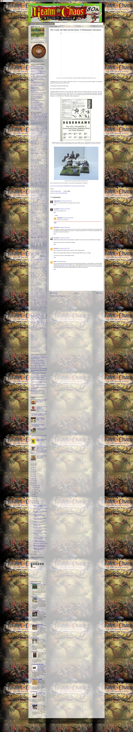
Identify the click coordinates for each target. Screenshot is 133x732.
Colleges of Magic (42, 160)
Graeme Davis (40, 196)
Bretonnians (37, 140)
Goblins (44, 194)
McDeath (38, 223)
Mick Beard (37, 225)
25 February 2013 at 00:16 (65, 208)
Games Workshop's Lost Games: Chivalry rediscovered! (41, 457)
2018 (33, 474)
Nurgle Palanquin (40, 233)
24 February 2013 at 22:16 (66, 201)
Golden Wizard (34, 196)
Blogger (73, 721)
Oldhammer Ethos (35, 237)
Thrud (32, 302)
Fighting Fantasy (44, 186)
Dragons (43, 170)
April (34, 500)
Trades (36, 305)
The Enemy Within (40, 297)
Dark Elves (43, 165)
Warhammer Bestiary (37, 315)
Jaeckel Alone (35, 651)
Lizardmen (34, 215)
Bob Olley (38, 136)
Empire (35, 178)
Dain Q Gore (56, 248)
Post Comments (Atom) (60, 296)
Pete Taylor (39, 262)
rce (38, 267)
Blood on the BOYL (41, 705)
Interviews (34, 207)
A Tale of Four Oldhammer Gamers (39, 116)
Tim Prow (43, 302)
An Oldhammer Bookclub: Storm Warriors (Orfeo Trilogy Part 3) (42, 401)
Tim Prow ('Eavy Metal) (36, 70)
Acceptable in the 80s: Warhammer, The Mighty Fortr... (38, 515)
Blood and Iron (43, 133)
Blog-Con (34, 133)
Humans (35, 203)
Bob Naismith (33, 136)
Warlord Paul (56, 227)
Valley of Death (37, 310)
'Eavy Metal (34, 113)
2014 (33, 482)
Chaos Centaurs (40, 144)
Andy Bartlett (59, 217)
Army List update (41, 652)
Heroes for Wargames (41, 200)
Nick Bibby (33, 229)
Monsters (39, 228)
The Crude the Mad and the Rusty (38, 296)
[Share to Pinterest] (69, 191)
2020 (33, 471)
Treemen (32, 306)
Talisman (37, 293)
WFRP (36, 328)
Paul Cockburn (43, 260)
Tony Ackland (33, 303)
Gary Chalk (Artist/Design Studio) (37, 84)
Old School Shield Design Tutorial (37, 363)
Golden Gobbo (44, 195)
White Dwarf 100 (35, 331)
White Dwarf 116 (40, 336)
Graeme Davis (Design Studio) (37, 94)
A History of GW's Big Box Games (37, 377)
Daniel (55, 261)
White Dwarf (45, 330)
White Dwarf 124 (43, 340)
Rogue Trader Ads (42, 272)
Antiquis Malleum (38, 123)
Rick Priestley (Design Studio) (37, 104)
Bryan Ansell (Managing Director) (38, 100)
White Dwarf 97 (38, 347)
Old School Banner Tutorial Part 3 (37, 393)
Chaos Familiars (44, 146)
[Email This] (64, 191)
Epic (45, 178)
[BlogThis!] (65, 191)
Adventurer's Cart (34, 120)
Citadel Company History (37, 153)
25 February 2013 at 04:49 (64, 237)
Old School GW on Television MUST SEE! (39, 368)
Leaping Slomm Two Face (41, 212)
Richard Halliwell (37, 271)
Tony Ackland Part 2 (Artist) (36, 107)
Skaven (39, 277)
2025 (33, 467)
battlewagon (38, 129)
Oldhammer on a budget (37, 679)
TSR (45, 306)
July (34, 494)
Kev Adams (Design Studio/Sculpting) (38, 76)
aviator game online (64, 264)
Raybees (35, 267)
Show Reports (33, 277)
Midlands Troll (43, 225)
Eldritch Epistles (42, 177)
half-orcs (33, 199)
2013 (33, 483)
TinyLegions (34, 691)
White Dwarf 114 (40, 335)
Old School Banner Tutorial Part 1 (37, 390)
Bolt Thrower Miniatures (39, 137)
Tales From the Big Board (37, 624)
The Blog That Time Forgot (37, 664)
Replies (56, 215)
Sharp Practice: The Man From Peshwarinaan (41, 599)
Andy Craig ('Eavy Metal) (36, 105)
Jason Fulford (56, 208)
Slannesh (32, 280)
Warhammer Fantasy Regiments (38, 321)
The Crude (55, 193)
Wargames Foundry (36, 313)
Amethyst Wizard (34, 121)
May (34, 498)
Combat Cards (39, 161)
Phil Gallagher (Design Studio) (37, 82)
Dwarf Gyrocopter (40, 174)
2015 (33, 480)
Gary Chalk (36, 190)
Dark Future (33, 166)
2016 (33, 478)
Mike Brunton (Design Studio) (37, 77)
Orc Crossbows (38, 250)
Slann (45, 279)
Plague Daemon (39, 264)
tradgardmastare (57, 201)
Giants (46, 191)
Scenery (35, 275)
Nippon (36, 232)
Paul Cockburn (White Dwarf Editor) (38, 92)
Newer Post (53, 293)
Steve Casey (34, 289)
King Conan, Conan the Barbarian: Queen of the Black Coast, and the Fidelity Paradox (42, 667)
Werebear (45, 327)
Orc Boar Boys (39, 249)
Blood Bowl (33, 134)
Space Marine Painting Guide (40, 285)
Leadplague (44, 211)
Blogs (38, 133)
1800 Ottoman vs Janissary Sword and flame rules (41, 640)
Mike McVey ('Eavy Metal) (36, 66)
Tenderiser (43, 293)
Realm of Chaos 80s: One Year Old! (40, 543)
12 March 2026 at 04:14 (61, 261)
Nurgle (33, 233)
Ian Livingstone (41, 203)
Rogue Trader (35, 272)
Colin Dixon (39, 158)
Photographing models (42, 263)
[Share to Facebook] (68, 191)
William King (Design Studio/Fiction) (38, 71)
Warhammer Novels (34, 323)
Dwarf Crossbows (40, 173)
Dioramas (38, 169)
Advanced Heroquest (41, 119)
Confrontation (36, 162)
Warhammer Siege (36, 325)
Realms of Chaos (35, 610)
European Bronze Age (43, 179)
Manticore (32, 220)
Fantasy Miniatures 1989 (36, 183)
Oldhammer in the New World (36, 240)
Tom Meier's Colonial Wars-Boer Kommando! (42, 626)
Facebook (32, 182)
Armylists (40, 124)
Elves (32, 178)
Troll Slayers (38, 306)
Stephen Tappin (38, 288)
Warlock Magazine (41, 326)
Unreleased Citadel (37, 309)
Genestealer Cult (43, 190)
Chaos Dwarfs (37, 146)
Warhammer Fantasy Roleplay (38, 322)
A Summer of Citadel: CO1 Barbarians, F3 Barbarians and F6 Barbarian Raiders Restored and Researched (42, 409)
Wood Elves (45, 348)
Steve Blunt (45, 288)
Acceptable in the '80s (38, 117)
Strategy (32, 292)
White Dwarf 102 (43, 331)
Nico (38, 229)
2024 (33, 469)
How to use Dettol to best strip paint (38, 355)
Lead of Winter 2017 (36, 211)
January (35, 551)
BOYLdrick (41, 138)
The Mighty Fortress (35, 300)
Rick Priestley (44, 271)
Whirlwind (39, 330)
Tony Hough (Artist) (35, 102)
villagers (43, 310)
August (34, 492)
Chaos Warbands (41, 149)
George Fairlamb (34, 191)
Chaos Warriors (34, 150)
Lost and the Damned (40, 216)
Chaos (32, 144)
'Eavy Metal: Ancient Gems (38, 535)
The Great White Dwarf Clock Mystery (45, 23)
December (35, 485)
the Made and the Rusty (62, 193)
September (35, 491)
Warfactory (45, 311)
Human (32, 203)
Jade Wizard (41, 207)
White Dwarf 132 (38, 343)
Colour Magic (33, 161)
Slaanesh (40, 279)
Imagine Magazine (44, 204)
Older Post (99, 293)
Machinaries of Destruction (40, 217)
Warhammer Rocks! (43, 323)
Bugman (40, 141)
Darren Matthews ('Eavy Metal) (37, 68)
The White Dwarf (42, 301)
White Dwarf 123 (36, 340)
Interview (45, 205)
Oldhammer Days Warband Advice (38, 362)
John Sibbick (42, 208)
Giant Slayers (41, 191)
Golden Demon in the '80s (35, 195)
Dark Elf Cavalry (37, 165)
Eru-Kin (35, 179)
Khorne (37, 209)
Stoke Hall (38, 290)
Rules (38, 273)
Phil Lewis (34, 263)
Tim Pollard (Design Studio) (36, 96)
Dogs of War (43, 169)
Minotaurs (34, 228)
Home (32, 23)
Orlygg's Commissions (35, 253)
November (35, 487)
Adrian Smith (33, 119)
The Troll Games (35, 301)
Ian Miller (37, 204)
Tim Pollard (37, 302)
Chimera (39, 150)
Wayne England (39, 327)
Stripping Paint (38, 292)
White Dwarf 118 (40, 338)
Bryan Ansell (33, 141)
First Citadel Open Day (41, 187)
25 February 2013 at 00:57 (68, 217)
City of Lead (45, 157)
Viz (46, 310)
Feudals (32, 186)
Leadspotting (33, 212)
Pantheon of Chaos (39, 259)
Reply (55, 204)
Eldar (36, 177)
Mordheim (44, 228)
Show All (46, 716)
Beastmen (44, 129)
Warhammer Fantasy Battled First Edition (38, 319)
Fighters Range (37, 186)
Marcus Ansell (40, 221)
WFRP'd (41, 328)
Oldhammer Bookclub (42, 236)
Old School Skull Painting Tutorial (37, 365)
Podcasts (45, 264)
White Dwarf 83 (36, 344)
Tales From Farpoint (36, 583)
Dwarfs (36, 175)
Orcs (41, 251)
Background (44, 125)
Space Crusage (33, 284)
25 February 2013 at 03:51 (64, 227)
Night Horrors (43, 229)
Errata (32, 179)
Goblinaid (39, 194)
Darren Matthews (42, 166)
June (34, 496)
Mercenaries (34, 224)
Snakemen (38, 281)
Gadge (32, 190)
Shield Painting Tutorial (41, 276)
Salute (46, 273)
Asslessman (38, 125)
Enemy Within (40, 178)
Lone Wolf (40, 215)
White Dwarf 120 (39, 339)
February (35, 503)
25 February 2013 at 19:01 (64, 248)
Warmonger (33, 327)
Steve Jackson (40, 289)
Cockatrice (34, 158)
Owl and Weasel (41, 254)
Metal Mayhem (40, 224)
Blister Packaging (44, 132)
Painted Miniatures (39, 256)
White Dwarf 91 (43, 344)
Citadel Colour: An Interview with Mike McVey (41, 419)
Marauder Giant (38, 220)
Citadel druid (43, 154)
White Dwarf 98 (44, 347)
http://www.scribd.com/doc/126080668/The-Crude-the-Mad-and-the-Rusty (67, 185)
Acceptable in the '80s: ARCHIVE (37, 360)
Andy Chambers (41, 121)
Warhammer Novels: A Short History (38, 375)
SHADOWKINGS (35, 638)
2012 (33, 554)
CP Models (44, 162)
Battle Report (39, 128)
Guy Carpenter (44, 198)
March (34, 501)
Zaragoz (33, 351)
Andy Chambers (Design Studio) (37, 85)
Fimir (33, 187)
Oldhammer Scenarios (35, 242)
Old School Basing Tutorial (36, 367)
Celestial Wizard (43, 142)
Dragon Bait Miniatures (35, 170)
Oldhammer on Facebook (40, 241)
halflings (38, 199)
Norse (39, 232)
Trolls (42, 306)
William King (34, 348)
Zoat (37, 351)
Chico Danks (56, 237)
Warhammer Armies (40, 314)
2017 (33, 476)
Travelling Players (42, 305)
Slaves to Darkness (39, 280)
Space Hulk (39, 284)
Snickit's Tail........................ (37, 704)
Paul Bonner (37, 260)
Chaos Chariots (40, 145)
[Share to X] (67, 191)
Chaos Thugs (33, 149)
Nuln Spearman (44, 232)
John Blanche (36, 208)
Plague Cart (33, 264)
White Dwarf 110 (39, 334)
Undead (45, 307)
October (35, 489)
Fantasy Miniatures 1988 (41, 182)
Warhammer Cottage (35, 317)
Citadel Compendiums (35, 154)
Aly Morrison (43, 120)
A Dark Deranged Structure (42, 115)
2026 (33, 465)
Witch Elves (39, 348)
